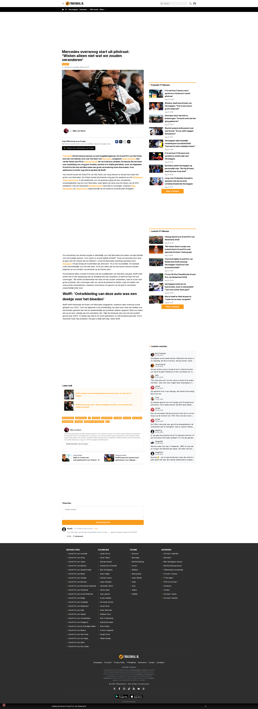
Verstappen (73, 9)
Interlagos (78, 421)
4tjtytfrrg (158, 430)
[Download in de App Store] (136, 696)
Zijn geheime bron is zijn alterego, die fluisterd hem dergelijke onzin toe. (172, 392)
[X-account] (114, 689)
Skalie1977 (159, 452)
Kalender (83, 9)
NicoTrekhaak (160, 353)
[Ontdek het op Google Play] (121, 696)
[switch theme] (190, 3)
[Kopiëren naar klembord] (128, 141)
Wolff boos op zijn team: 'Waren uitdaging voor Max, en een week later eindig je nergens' (103, 406)
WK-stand (94, 9)
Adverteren (142, 662)
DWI (156, 375)
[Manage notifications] (4, 705)
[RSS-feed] (134, 689)
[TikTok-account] (129, 689)
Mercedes (106, 159)
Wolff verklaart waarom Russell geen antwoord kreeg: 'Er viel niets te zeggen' (103, 394)
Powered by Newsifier (129, 701)
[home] (63, 9)
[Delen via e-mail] (124, 141)
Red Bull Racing (96, 186)
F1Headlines (131, 662)
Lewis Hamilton (129, 159)
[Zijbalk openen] (63, 3)
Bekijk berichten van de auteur (77, 444)
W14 (107, 421)
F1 (66, 9)
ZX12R (157, 386)
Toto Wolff (67, 156)
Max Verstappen (68, 418)
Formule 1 (65, 64)
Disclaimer (160, 662)
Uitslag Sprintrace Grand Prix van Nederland (69, 706)
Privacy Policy (119, 662)
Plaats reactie (103, 522)
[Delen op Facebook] (116, 141)
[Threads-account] (143, 689)
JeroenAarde (160, 364)
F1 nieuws (96, 418)
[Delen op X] (120, 141)
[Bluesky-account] (138, 689)
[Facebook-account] (119, 689)
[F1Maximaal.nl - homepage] (75, 3)
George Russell (91, 162)
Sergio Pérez (81, 189)
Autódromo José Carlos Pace (94, 421)
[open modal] (194, 3)
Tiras (157, 397)
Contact (152, 662)
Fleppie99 (159, 441)
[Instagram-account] (124, 689)
